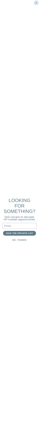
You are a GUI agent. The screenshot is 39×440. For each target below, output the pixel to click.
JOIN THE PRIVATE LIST (19, 233)
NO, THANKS (19, 240)
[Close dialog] (36, 3)
